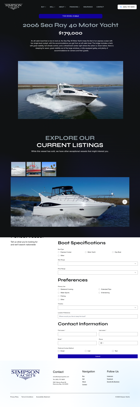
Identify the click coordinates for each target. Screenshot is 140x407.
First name (61, 330)
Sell (83, 379)
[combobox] (98, 264)
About (84, 381)
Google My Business (113, 381)
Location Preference (64, 312)
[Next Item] (124, 202)
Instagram (110, 376)
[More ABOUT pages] (65, 6)
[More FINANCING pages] (79, 6)
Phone (101, 339)
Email (60, 339)
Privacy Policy (14, 397)
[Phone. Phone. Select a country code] (102, 343)
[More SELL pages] (54, 6)
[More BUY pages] (45, 6)
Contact (84, 384)
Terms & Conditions (27, 397)
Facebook (110, 379)
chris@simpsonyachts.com (61, 376)
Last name (102, 330)
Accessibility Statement (43, 397)
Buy (83, 376)
